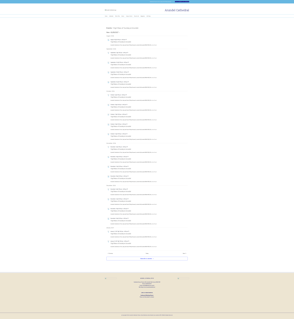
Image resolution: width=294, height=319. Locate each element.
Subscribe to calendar (146, 258)
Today (147, 253)
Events (109, 28)
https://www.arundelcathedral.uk (148, 287)
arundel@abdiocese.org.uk (148, 285)
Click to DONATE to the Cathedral (182, 1)
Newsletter (147, 297)
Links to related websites (147, 292)
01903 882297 (148, 283)
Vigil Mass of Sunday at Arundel (121, 42)
